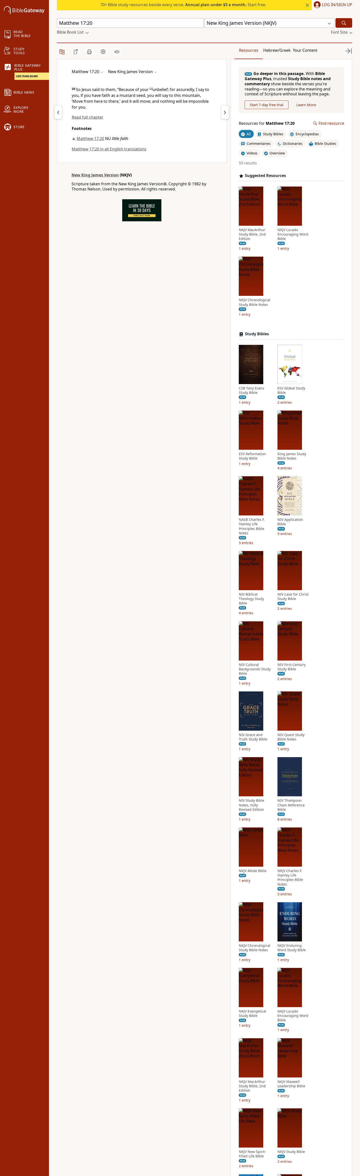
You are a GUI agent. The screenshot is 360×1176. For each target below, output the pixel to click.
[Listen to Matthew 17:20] (117, 52)
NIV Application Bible (290, 521)
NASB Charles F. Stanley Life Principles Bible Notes (252, 526)
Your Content (305, 50)
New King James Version (95, 175)
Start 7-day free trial (266, 104)
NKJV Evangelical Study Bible (252, 1013)
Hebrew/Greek (277, 50)
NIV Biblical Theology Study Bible (251, 598)
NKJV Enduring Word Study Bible (291, 947)
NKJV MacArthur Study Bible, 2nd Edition (252, 234)
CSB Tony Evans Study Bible (251, 390)
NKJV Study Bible (291, 1152)
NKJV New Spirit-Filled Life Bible (252, 1154)
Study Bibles (257, 334)
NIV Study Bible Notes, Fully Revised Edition (251, 805)
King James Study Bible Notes (291, 456)
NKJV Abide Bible (252, 871)
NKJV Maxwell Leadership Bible (291, 1083)
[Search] (344, 23)
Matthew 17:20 (90, 138)
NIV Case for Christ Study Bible (293, 596)
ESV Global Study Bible (291, 390)
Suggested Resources (265, 175)
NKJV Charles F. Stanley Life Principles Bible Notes (290, 878)
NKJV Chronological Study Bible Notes (254, 302)
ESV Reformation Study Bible (252, 456)
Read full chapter (87, 117)
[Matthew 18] (225, 112)
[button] (332, 5)
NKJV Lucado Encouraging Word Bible (292, 234)
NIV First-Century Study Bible (291, 667)
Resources (248, 50)
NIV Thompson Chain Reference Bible (291, 805)
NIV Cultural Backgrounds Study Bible (255, 669)
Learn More (306, 104)
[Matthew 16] (58, 112)
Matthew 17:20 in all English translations (109, 149)
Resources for (267, 123)
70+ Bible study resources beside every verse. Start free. (183, 4)
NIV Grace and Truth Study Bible (253, 737)
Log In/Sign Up (337, 4)
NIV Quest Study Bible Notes (290, 737)
